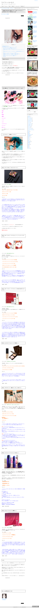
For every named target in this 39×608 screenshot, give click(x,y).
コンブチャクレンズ (30, 123)
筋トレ (28, 143)
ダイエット (6, 6)
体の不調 (29, 131)
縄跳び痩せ (29, 144)
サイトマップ (36, 0)
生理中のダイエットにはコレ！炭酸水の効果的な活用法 (35, 36)
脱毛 (9, 6)
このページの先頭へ (36, 606)
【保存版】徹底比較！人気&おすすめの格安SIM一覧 (35, 17)
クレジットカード (17, 6)
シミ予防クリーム (30, 124)
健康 (28, 132)
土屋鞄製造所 (29, 135)
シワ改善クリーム (30, 125)
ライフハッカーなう (7, 2)
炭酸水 (28, 142)
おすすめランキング (30, 120)
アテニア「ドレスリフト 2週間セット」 (9, 510)
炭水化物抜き (29, 141)
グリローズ (29, 122)
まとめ (4, 56)
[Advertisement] (8, 24)
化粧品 (28, 133)
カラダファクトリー (30, 121)
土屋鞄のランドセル (30, 134)
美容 (2, 6)
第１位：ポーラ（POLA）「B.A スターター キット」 (10, 48)
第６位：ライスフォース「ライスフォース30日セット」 (10, 54)
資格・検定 (22, 6)
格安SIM (13, 6)
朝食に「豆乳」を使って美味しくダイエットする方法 (35, 41)
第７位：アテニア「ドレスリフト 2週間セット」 (9, 55)
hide (14, 44)
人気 (28, 130)
